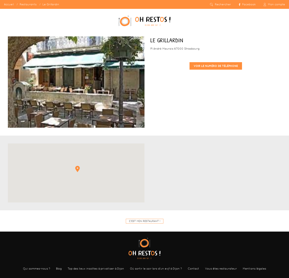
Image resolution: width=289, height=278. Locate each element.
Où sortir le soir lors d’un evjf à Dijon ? (156, 268)
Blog (59, 268)
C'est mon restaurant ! (144, 221)
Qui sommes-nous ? (36, 268)
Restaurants (28, 4)
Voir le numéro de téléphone (216, 65)
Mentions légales (254, 268)
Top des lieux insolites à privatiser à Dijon (96, 268)
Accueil (9, 4)
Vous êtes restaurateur (221, 268)
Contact (193, 268)
